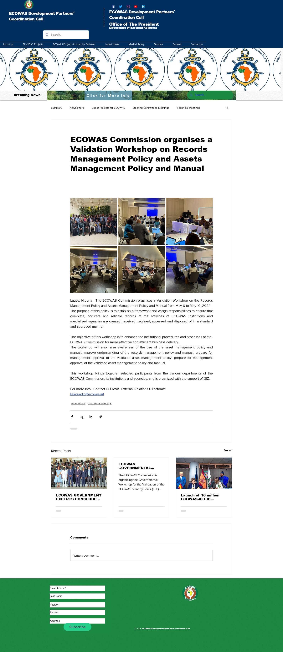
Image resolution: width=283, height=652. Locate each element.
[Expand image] (93, 221)
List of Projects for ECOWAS (108, 107)
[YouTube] (135, 6)
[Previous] (4, 69)
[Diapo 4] (139, 85)
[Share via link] (100, 417)
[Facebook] (113, 6)
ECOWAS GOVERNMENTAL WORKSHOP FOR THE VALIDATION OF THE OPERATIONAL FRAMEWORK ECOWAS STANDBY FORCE (140, 466)
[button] (72, 44)
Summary (56, 107)
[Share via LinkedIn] (91, 417)
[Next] (274, 69)
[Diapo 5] (154, 85)
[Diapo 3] (134, 85)
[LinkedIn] (143, 6)
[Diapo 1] (125, 86)
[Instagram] (128, 6)
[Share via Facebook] (72, 417)
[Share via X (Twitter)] (81, 417)
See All (228, 450)
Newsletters (77, 107)
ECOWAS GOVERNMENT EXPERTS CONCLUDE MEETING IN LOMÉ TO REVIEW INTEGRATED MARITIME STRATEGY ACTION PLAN (78, 497)
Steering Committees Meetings (151, 107)
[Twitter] (120, 6)
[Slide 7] (149, 85)
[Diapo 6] (144, 85)
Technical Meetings (188, 107)
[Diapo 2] (130, 85)
